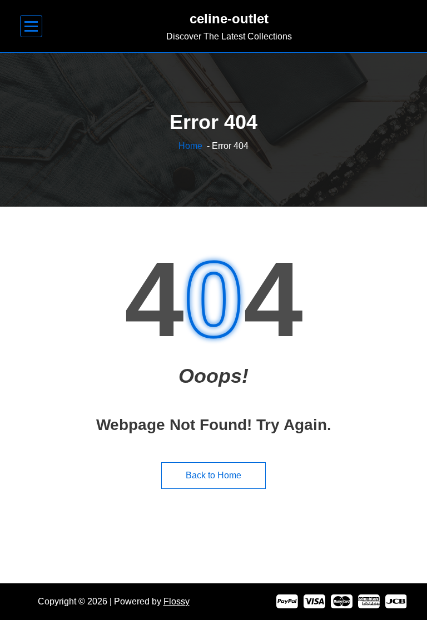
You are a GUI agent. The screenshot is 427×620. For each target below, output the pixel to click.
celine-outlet (229, 18)
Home (190, 146)
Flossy (176, 601)
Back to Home (213, 475)
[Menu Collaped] (31, 26)
